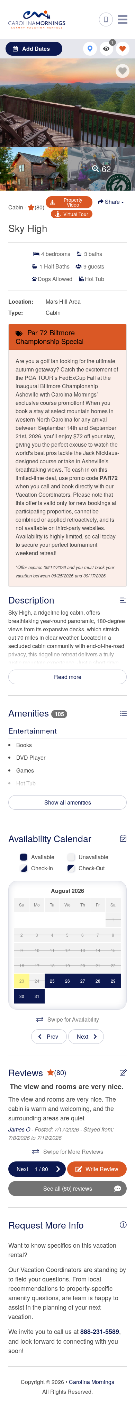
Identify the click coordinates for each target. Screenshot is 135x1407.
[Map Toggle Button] (90, 48)
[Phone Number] (106, 19)
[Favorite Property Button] (122, 71)
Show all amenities (67, 802)
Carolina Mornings (91, 1382)
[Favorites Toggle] (122, 48)
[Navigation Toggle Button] (122, 19)
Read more (67, 677)
